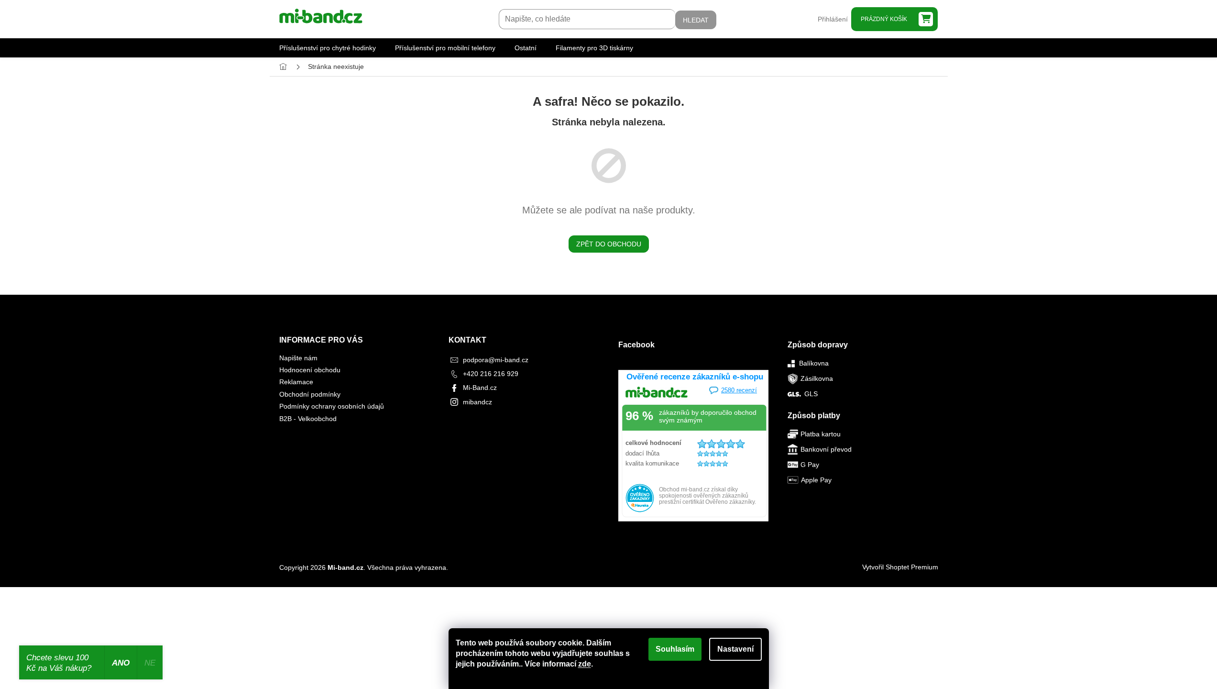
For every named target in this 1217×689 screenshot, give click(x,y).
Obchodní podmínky (309, 394)
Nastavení (735, 649)
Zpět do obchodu (608, 244)
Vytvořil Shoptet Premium (900, 567)
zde (584, 664)
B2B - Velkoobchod (308, 418)
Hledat (696, 20)
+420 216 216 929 (490, 374)
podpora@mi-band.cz (495, 360)
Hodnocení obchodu (309, 370)
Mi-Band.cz (480, 387)
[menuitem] (327, 47)
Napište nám (298, 358)
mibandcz (477, 402)
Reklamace (296, 382)
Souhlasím (675, 649)
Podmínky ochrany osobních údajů (331, 406)
